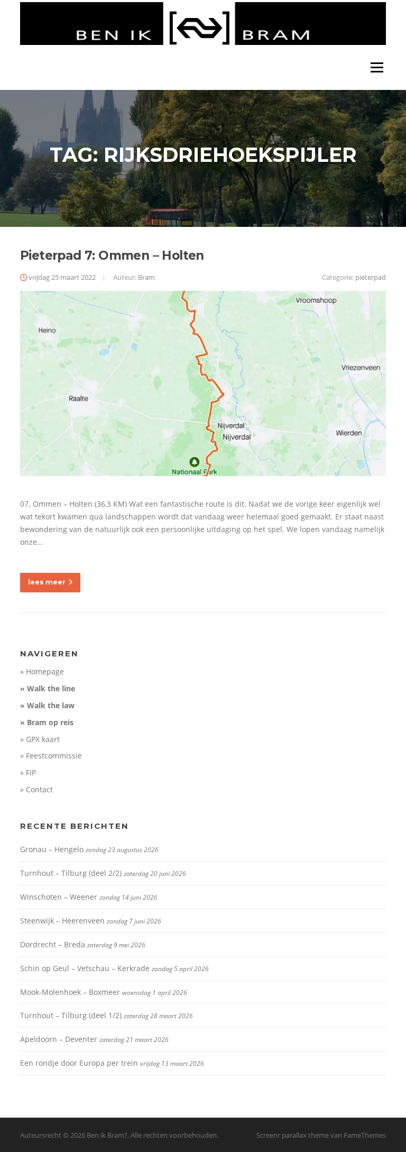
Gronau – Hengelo (52, 849)
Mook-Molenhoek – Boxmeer (70, 992)
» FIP (28, 772)
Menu (376, 67)
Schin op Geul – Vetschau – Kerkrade (85, 968)
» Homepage (42, 671)
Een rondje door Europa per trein (79, 1063)
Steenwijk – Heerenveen (62, 921)
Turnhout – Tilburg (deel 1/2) (71, 1015)
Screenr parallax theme (292, 1135)
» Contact (36, 789)
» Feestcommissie (51, 756)
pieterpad (370, 277)
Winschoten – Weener (58, 897)
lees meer (47, 582)
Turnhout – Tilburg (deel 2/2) (71, 873)
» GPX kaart (40, 739)
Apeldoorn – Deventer (58, 1039)
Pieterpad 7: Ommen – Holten (112, 255)
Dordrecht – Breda (52, 944)
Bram (146, 277)
